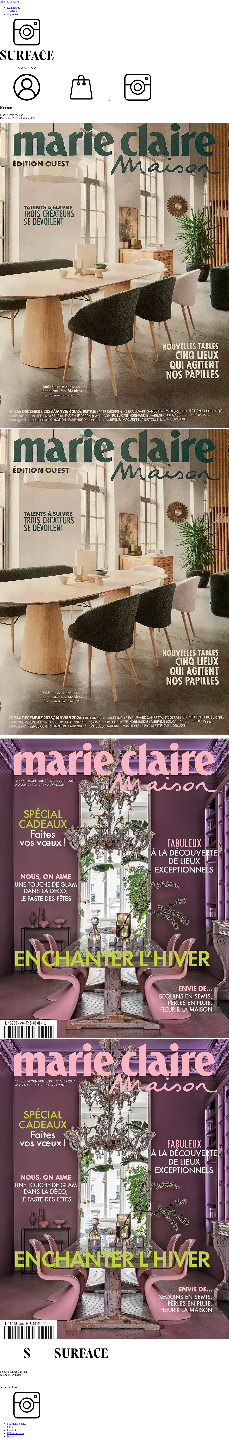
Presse (10, 1436)
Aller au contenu (9, 1)
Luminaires (13, 7)
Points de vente (15, 1433)
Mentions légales (16, 1423)
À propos (12, 14)
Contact (11, 1430)
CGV (10, 1426)
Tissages (12, 10)
